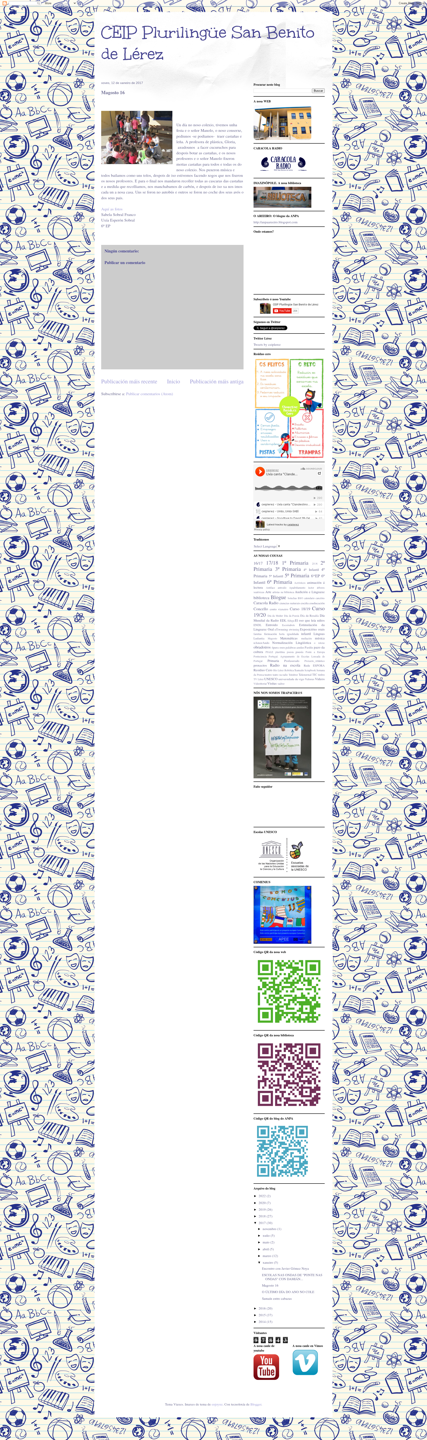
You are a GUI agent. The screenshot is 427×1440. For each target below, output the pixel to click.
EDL (283, 620)
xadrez (281, 683)
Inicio (173, 381)
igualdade (293, 634)
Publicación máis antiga (217, 381)
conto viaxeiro (279, 609)
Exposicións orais (312, 629)
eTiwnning (281, 629)
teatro (268, 675)
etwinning (294, 629)
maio (266, 1242)
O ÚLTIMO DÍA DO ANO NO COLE (288, 1291)
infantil (306, 633)
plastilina (280, 652)
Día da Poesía (291, 615)
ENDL (258, 625)
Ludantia (259, 638)
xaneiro (268, 1262)
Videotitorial (260, 683)
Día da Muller (275, 615)
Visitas (272, 683)
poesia (290, 652)
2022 (263, 1196)
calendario (309, 598)
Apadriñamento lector (301, 587)
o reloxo (319, 643)
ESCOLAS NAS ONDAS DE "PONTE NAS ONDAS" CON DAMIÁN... (292, 1277)
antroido (282, 587)
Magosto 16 (270, 1285)
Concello (261, 608)
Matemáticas (289, 638)
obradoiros (262, 647)
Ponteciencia (260, 656)
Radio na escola (285, 665)
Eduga (291, 620)
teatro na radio (280, 674)
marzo (267, 1255)
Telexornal (305, 675)
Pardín (309, 647)
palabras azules (295, 647)
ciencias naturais (290, 603)
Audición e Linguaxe (310, 592)
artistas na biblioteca (283, 592)
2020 (263, 1202)
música (320, 638)
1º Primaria (295, 562)
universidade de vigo (291, 679)
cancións (320, 598)
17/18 (272, 562)
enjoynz (217, 1404)
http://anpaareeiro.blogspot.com (276, 222)
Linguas (319, 633)
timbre (321, 674)
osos (282, 647)
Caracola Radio (266, 602)
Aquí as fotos (112, 209)
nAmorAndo (261, 643)
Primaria (273, 660)
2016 (263, 1308)
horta (281, 634)
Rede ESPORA (314, 665)
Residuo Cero (263, 670)
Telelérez (293, 674)
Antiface (270, 587)
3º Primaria (288, 568)
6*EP (315, 575)
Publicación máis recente (129, 381)
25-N (315, 563)
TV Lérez (259, 679)
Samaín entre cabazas (277, 1298)
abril (266, 1249)
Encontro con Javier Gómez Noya (285, 1268)
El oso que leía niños (310, 620)
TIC (314, 675)
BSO (300, 598)
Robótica (289, 670)
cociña (305, 603)
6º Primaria (279, 581)
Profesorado (291, 661)
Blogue (278, 597)
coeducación (317, 603)
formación (270, 634)
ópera (275, 647)
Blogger (255, 1404)
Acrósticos (300, 582)
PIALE (269, 652)
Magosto (272, 638)
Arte (268, 592)
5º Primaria (297, 575)
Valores (309, 679)
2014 (263, 1321)
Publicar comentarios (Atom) (149, 393)
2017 (263, 1222)
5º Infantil (276, 576)
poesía (299, 652)
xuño (267, 1235)
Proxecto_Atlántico (314, 661)
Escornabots (288, 625)
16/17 (258, 563)
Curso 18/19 (300, 608)
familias (258, 634)
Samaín (299, 670)
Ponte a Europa (315, 652)
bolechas (292, 598)
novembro (270, 1228)
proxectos (260, 665)
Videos (320, 679)
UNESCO (271, 679)
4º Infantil (311, 569)
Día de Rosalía (309, 616)
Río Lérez (278, 670)
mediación (306, 638)
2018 (263, 1216)
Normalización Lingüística (291, 642)
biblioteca (261, 597)
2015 (263, 1315)
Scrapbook (310, 670)
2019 (263, 1209)
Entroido (272, 624)
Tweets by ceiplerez (267, 344)
